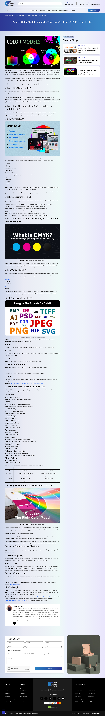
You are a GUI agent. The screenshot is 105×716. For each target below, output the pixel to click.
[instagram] (46, 698)
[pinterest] (54, 698)
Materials (42, 10)
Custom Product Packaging (44, 597)
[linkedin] (14, 623)
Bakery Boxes (23, 690)
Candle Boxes (23, 699)
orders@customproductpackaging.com (90, 4)
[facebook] (41, 698)
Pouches (54, 10)
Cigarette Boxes (24, 701)
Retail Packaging (79, 699)
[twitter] (50, 698)
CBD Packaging (23, 696)
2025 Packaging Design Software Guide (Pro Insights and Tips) (27, 383)
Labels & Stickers (63, 10)
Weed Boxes (91, 701)
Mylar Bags (78, 693)
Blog (10, 15)
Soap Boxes (78, 696)
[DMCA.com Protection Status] (52, 706)
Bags (48, 10)
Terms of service (96, 713)
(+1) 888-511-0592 (69, 4)
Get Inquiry (49, 668)
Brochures (7, 279)
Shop (6, 690)
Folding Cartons (79, 690)
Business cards (9, 287)
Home (6, 15)
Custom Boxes (34, 10)
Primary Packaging (10, 699)
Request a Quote (94, 10)
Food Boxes (22, 693)
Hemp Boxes (91, 696)
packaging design (14, 584)
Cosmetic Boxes (92, 699)
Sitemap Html (9, 701)
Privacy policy (85, 713)
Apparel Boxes (23, 688)
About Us (7, 688)
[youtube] (63, 698)
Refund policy (75, 713)
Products (7, 693)
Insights (73, 10)
